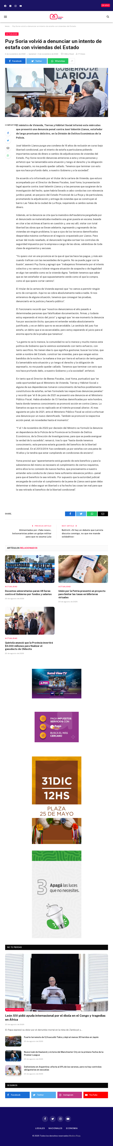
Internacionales (14, 1010)
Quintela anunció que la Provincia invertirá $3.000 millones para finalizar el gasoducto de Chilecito (29, 646)
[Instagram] (15, 6)
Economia (72, 1128)
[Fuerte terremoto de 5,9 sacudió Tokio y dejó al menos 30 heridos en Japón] (13, 1041)
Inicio (7, 26)
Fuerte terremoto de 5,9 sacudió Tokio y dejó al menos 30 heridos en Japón (61, 1037)
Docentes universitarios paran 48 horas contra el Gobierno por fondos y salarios (28, 593)
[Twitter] (8, 140)
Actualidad (11, 34)
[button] (5, 16)
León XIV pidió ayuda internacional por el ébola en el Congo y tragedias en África (55, 1017)
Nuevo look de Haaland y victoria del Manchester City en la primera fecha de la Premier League (63, 1053)
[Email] (8, 148)
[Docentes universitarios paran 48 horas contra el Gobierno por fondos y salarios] (30, 569)
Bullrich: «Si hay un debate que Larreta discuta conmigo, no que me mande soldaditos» (82, 533)
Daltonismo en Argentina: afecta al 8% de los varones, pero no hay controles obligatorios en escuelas (63, 1068)
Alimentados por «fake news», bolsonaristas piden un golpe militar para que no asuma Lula (31, 533)
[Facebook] (5, 6)
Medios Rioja (74, 1136)
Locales (40, 1128)
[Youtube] (20, 6)
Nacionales (55, 1128)
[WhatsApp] (8, 155)
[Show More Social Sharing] (72, 61)
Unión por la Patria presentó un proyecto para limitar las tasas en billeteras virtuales (81, 594)
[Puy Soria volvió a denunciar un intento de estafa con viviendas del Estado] (56, 92)
